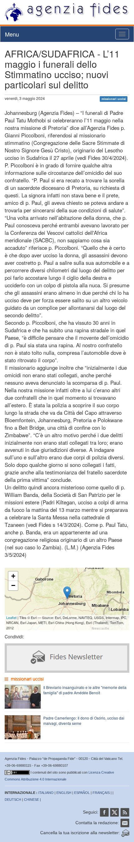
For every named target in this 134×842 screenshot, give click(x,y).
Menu (12, 34)
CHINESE (31, 799)
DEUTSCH (13, 799)
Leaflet (11, 617)
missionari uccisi (114, 99)
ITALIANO (46, 793)
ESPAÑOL (82, 793)
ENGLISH (63, 793)
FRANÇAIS (101, 793)
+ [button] (13, 576)
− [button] (13, 585)
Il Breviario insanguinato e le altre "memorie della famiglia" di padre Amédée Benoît (85, 690)
